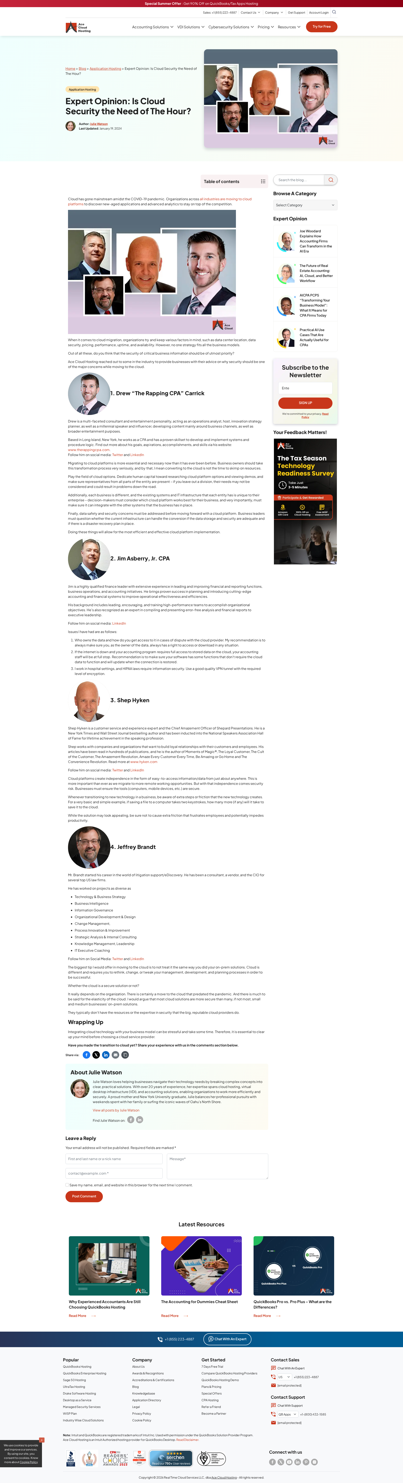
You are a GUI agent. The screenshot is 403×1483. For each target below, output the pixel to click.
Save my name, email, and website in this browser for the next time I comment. (131, 1185)
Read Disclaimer (187, 1439)
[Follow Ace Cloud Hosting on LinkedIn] (297, 1462)
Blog (82, 68)
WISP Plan (70, 1413)
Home (70, 68)
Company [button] (272, 12)
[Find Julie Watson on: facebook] (130, 1119)
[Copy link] (125, 1055)
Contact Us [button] (248, 12)
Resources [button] (287, 27)
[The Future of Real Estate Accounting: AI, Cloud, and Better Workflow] (286, 273)
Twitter (117, 454)
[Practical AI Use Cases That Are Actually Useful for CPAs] (286, 337)
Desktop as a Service (77, 1400)
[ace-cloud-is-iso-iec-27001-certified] (211, 1458)
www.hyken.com (143, 761)
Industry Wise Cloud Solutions (83, 1420)
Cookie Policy (141, 1420)
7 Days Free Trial (212, 1366)
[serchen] (171, 1458)
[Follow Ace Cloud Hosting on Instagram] (314, 1462)
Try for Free (322, 26)
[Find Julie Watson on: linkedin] (139, 1119)
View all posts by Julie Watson (116, 1110)
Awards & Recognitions (148, 1373)
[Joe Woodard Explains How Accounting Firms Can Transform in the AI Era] (286, 241)
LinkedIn (137, 454)
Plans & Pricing (211, 1386)
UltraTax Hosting (74, 1386)
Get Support (296, 12)
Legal (136, 1407)
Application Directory (146, 1400)
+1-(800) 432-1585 (313, 1414)
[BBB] (70, 1458)
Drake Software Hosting (79, 1393)
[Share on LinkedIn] (106, 1055)
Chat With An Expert (230, 1339)
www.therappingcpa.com (89, 449)
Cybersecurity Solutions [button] (228, 27)
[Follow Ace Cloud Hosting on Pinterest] (306, 1462)
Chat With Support (290, 1405)
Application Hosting (105, 68)
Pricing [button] (264, 27)
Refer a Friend (211, 1407)
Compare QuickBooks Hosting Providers (229, 1373)
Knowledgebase (143, 1393)
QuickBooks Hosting (77, 1366)
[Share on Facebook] (86, 1055)
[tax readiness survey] (305, 501)
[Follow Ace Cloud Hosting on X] (280, 1462)
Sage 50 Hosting (74, 1380)
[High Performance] (139, 1458)
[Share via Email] (115, 1055)
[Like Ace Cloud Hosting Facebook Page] (272, 1462)
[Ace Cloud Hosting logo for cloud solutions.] (78, 26)
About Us (138, 1366)
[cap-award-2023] (115, 1458)
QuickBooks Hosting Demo (220, 1380)
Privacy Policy (141, 1413)
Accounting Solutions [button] (150, 27)
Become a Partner (214, 1413)
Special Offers (212, 1393)
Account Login (319, 12)
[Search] (331, 180)
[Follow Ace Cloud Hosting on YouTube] (289, 1462)
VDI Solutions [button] (188, 27)
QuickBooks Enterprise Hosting (84, 1373)
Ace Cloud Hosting (224, 1477)
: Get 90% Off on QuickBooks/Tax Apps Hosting (201, 3)
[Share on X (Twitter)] (96, 1055)
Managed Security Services (82, 1407)
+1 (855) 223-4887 (220, 12)
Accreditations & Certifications (153, 1380)
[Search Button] (334, 12)
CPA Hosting (210, 1400)
